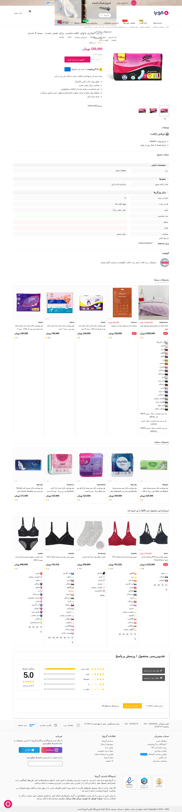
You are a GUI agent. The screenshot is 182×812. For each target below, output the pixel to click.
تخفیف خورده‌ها (129, 22)
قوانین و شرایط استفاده (103, 754)
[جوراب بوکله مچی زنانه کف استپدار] (91, 533)
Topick (92, 37)
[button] (20, 280)
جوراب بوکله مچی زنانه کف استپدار (93, 557)
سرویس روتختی (80, 37)
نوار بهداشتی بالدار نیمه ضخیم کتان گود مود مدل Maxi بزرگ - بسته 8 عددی (91, 489)
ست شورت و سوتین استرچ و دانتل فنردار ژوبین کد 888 (29, 558)
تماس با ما (109, 747)
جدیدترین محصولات (111, 23)
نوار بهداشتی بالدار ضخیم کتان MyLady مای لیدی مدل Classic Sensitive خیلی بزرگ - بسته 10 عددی (30, 490)
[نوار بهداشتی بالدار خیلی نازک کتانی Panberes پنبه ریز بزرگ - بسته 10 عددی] (60, 465)
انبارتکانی (143, 22)
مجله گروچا (63, 23)
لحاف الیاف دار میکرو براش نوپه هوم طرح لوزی (154, 327)
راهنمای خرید (161, 741)
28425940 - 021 (150, 724)
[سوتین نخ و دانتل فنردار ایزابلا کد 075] (122, 533)
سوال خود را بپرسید (152, 678)
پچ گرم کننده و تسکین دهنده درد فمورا (124, 326)
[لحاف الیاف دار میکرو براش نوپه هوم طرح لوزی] (154, 302)
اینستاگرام (50, 750)
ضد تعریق (112, 37)
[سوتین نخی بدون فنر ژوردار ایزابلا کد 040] (60, 533)
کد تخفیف (109, 761)
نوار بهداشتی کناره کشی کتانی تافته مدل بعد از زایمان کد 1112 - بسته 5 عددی (91, 327)
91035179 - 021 (131, 724)
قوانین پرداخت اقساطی (154, 754)
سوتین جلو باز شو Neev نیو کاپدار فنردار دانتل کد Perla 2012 (154, 558)
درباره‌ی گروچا (107, 741)
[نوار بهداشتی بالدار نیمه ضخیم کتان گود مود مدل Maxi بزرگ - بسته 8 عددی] (91, 465)
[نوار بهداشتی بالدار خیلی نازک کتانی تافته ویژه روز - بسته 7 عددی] (60, 302)
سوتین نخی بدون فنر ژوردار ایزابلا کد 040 (60, 557)
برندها (77, 23)
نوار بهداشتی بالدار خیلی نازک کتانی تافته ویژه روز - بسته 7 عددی (60, 327)
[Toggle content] (67, 69)
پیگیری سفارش (161, 751)
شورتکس (102, 37)
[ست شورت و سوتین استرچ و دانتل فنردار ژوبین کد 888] (28, 533)
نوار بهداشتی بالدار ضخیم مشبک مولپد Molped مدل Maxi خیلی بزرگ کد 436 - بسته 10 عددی (155, 490)
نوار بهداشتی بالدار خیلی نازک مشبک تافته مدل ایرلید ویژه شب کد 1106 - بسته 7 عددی (29, 328)
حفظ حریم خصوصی (105, 751)
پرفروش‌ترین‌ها (90, 22)
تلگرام (27, 750)
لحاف (69, 37)
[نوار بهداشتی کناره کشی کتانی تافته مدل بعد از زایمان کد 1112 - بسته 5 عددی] (91, 302)
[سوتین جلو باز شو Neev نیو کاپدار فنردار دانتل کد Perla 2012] (153, 533)
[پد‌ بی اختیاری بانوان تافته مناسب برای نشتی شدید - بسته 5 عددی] (137, 102)
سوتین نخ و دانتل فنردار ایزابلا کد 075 (124, 557)
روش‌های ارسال (107, 744)
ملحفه (61, 37)
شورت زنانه (103, 40)
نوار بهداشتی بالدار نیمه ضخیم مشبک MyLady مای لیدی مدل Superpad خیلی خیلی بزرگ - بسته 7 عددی (123, 490)
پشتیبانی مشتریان (160, 761)
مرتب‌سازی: (158, 706)
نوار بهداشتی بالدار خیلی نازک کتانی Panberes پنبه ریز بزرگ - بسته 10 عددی (60, 489)
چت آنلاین (163, 757)
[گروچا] (154, 13)
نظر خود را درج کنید (152, 670)
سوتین (113, 40)
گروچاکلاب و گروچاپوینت (157, 744)
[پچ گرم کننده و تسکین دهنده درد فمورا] (122, 302)
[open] (91, 127)
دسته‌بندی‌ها (157, 23)
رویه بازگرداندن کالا (159, 747)
